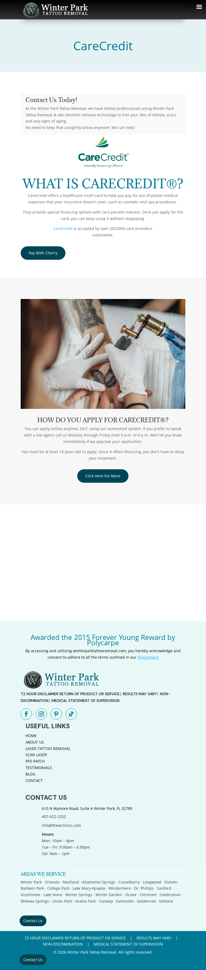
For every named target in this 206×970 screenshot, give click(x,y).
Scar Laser (36, 754)
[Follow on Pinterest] (56, 714)
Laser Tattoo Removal (48, 748)
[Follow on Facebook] (26, 714)
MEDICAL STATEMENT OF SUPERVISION (85, 700)
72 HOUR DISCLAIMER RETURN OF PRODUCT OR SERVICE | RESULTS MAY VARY (98, 937)
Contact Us (33, 920)
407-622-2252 (54, 816)
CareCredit (63, 228)
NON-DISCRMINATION (63, 944)
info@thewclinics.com (61, 825)
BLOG (30, 774)
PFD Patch (35, 761)
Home (31, 735)
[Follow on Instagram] (41, 714)
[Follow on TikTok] (71, 714)
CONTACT (34, 780)
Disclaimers (148, 657)
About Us (34, 742)
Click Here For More (102, 475)
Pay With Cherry (43, 252)
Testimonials (38, 767)
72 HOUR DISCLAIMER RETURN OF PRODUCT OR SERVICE (70, 693)
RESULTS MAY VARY (140, 693)
